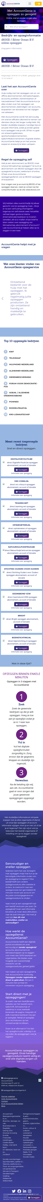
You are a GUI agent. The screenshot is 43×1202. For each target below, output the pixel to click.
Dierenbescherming (20, 380)
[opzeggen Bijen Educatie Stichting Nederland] (21, 645)
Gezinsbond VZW (21, 596)
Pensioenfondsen (30, 1150)
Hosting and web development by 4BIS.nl (15, 1200)
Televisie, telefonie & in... (12, 1167)
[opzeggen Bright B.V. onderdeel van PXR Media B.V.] (21, 623)
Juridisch (6, 1157)
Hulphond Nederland (21, 367)
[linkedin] (24, 1194)
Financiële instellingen (7, 1142)
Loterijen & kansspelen (27, 1137)
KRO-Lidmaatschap (19, 417)
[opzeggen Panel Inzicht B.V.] (21, 532)
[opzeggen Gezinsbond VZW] (21, 601)
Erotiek (5, 1138)
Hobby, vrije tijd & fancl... (10, 1149)
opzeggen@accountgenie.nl (14, 1093)
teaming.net (21, 506)
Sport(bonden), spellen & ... (13, 1165)
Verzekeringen (8, 1177)
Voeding (6, 1179)
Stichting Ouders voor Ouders (21, 572)
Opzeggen (11, 59)
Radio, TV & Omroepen (27, 1156)
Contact (4, 1104)
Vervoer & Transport (11, 1174)
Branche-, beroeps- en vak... (11, 1125)
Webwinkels (7, 1184)
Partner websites (8, 1099)
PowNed (14, 405)
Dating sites (7, 1134)
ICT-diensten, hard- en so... (11, 1154)
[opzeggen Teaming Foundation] (21, 510)
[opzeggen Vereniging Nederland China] (21, 488)
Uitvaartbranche (9, 1172)
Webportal (7, 1181)
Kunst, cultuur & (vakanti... (29, 1132)
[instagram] (29, 1194)
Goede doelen (8, 1145)
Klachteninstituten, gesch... (30, 1123)
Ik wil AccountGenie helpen (12, 1107)
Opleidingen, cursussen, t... (28, 1146)
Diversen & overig (10, 1136)
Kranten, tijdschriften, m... (31, 1127)
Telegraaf (15, 361)
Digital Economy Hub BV (25, 1197)
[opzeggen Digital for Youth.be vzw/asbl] (21, 466)
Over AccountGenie (9, 1102)
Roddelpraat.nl (18, 411)
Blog (3, 1109)
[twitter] (14, 1194)
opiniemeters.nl (22, 528)
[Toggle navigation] (30, 3)
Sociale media (28, 1160)
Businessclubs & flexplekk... (9, 1130)
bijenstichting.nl (21, 640)
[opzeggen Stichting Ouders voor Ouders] (21, 578)
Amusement (8, 1117)
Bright (21, 619)
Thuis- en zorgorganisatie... (13, 1169)
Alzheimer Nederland (21, 374)
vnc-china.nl (21, 484)
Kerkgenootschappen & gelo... (31, 1118)
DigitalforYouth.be (21, 462)
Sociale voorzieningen (11, 1162)
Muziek (26, 1141)
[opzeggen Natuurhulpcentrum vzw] (21, 554)
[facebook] (19, 1194)
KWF (11, 355)
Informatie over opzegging (21, 476)
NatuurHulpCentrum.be (21, 550)
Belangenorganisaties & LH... (11, 1120)
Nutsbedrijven (28, 1143)
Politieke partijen (30, 1153)
